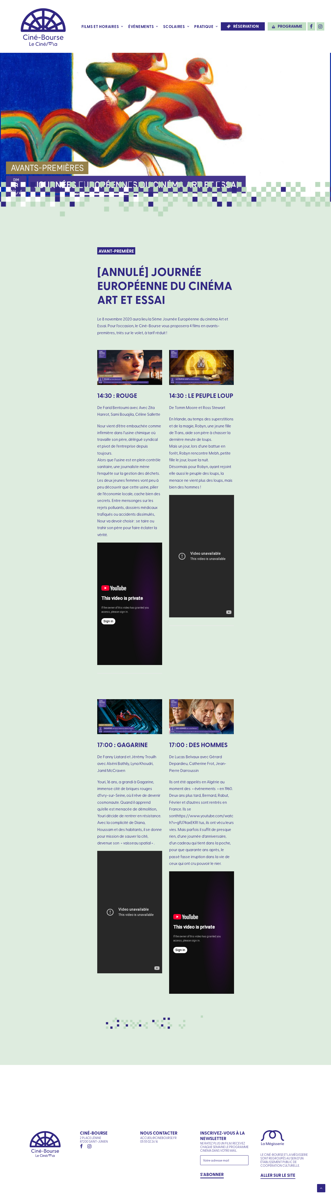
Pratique (203, 26)
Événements (141, 26)
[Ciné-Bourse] (43, 26)
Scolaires (174, 26)
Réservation (246, 26)
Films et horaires (100, 26)
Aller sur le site (277, 1175)
